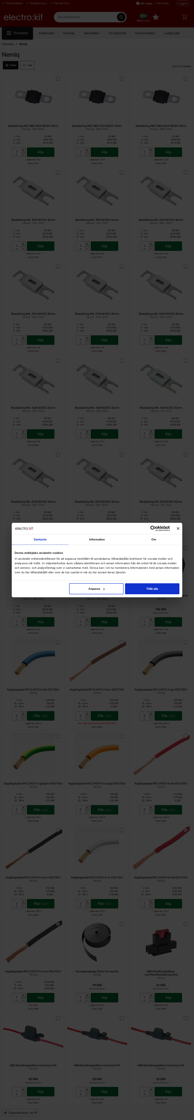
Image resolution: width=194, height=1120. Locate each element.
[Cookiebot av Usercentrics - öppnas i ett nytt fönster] (153, 528)
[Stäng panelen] (178, 528)
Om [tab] (153, 539)
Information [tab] (97, 539)
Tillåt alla (152, 588)
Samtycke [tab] (40, 539)
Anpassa (94, 588)
